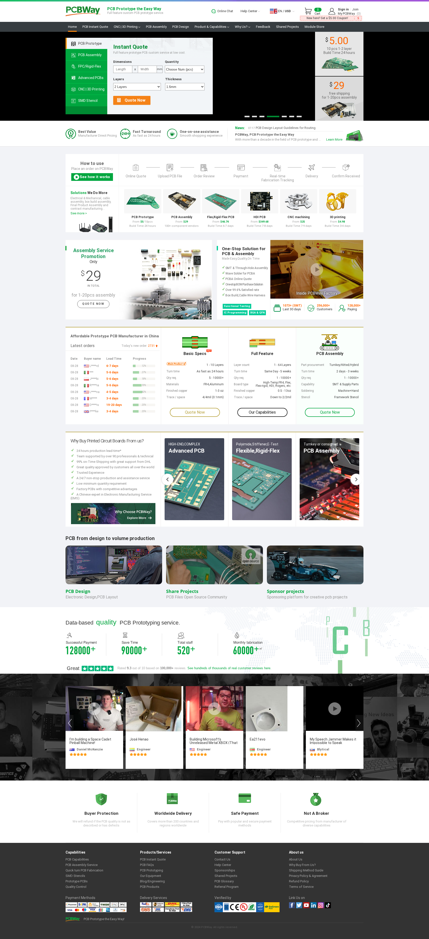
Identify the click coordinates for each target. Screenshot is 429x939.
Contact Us (222, 859)
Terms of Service (301, 887)
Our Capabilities (262, 412)
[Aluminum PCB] (214, 76)
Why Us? (241, 27)
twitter (299, 905)
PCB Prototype (90, 43)
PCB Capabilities (77, 859)
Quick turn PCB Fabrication (84, 870)
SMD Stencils (75, 876)
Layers (118, 79)
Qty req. (306, 378)
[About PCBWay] (113, 513)
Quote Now (135, 100)
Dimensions (122, 62)
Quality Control (76, 887)
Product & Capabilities (211, 27)
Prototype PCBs (77, 881)
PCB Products (149, 887)
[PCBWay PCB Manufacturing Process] (354, 135)
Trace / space (243, 397)
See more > (79, 213)
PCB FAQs (147, 865)
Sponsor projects (285, 591)
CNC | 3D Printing (126, 27)
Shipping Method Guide (306, 870)
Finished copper (244, 390)
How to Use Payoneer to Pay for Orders (279, 129)
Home (72, 27)
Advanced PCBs (91, 78)
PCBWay (83, 11)
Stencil (305, 397)
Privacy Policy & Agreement (308, 876)
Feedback (263, 27)
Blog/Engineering (152, 881)
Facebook (292, 905)
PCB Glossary (224, 881)
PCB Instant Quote (95, 27)
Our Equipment (150, 876)
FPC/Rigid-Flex (89, 66)
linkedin (314, 905)
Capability (307, 384)
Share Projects (182, 591)
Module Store (314, 27)
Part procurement (312, 365)
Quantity (172, 62)
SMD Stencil (88, 101)
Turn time (307, 371)
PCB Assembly (156, 27)
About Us (295, 859)
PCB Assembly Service (82, 865)
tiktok (328, 905)
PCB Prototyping (151, 870)
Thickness (173, 79)
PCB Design (180, 27)
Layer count (242, 365)
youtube (306, 905)
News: (240, 128)
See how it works (95, 177)
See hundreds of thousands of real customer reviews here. (229, 668)
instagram (321, 905)
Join (355, 9)
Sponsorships (224, 870)
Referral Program (226, 887)
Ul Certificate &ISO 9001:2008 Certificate (239, 907)
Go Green (272, 907)
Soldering (307, 390)
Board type (241, 384)
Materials (172, 384)
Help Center (249, 11)
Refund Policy (299, 881)
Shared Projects (287, 27)
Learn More (334, 139)
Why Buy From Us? (302, 865)
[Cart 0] (309, 11)
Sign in (343, 9)
